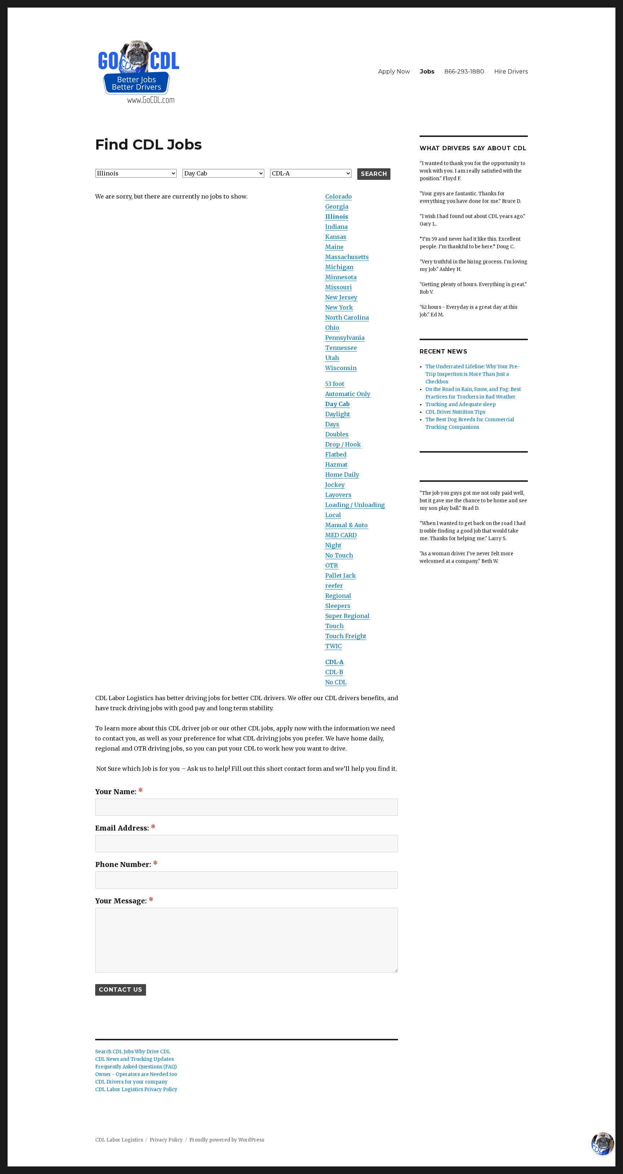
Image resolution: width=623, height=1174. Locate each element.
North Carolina (347, 317)
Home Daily (342, 474)
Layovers (338, 494)
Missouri (338, 287)
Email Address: (123, 828)
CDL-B (334, 672)
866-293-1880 (464, 71)
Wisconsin (341, 368)
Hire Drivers (511, 71)
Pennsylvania (344, 337)
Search (374, 173)
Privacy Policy (166, 1140)
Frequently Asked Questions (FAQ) (136, 1067)
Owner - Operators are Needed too (136, 1074)
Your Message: (122, 901)
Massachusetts (347, 257)
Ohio (332, 327)
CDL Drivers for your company (131, 1082)
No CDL (335, 682)
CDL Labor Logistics (119, 1140)
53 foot (334, 383)
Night (333, 545)
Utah (332, 357)
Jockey (335, 484)
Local (333, 515)
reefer (334, 585)
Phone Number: (124, 864)
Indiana (336, 226)
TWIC (333, 646)
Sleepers (337, 605)
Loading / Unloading (355, 504)
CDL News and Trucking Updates (134, 1059)
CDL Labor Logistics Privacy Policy (136, 1089)
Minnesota (341, 277)
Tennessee (341, 347)
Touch (334, 626)
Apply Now (394, 71)
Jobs (427, 71)
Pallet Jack (340, 575)
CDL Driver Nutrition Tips (455, 412)
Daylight (337, 414)
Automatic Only (347, 393)
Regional (338, 595)
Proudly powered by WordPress (226, 1140)
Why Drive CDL (152, 1052)
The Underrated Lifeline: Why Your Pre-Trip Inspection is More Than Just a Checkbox (472, 374)
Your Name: (116, 791)
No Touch (339, 555)
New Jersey (341, 297)
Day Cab (337, 404)
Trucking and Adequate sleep (460, 404)
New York (339, 307)
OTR (331, 565)
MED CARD (341, 535)
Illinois (336, 216)
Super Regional (347, 615)
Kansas (335, 236)
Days (332, 424)
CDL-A (334, 662)
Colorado (338, 196)
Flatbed (335, 454)
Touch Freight (345, 636)
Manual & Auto (346, 525)
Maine (334, 246)
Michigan (339, 267)
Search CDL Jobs (114, 1052)
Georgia (336, 206)
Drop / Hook (343, 444)
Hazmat (336, 464)
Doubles (337, 434)
